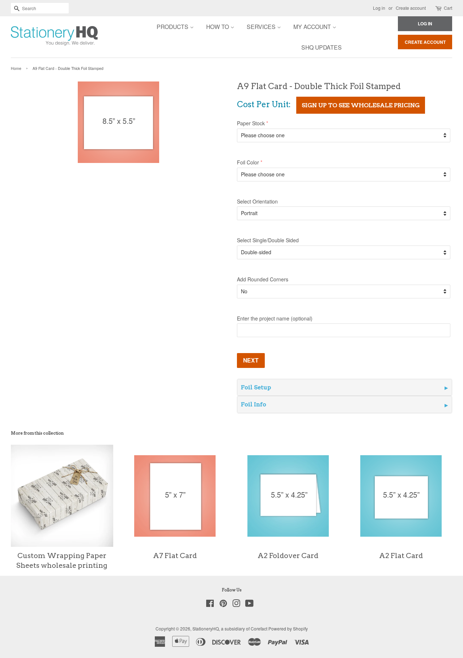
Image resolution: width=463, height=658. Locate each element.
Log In (425, 23)
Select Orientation (257, 201)
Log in (379, 8)
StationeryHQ (205, 628)
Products (173, 26)
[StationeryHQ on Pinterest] (223, 605)
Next (251, 360)
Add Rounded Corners (262, 279)
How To (218, 26)
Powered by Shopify (288, 628)
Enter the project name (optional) (275, 318)
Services (262, 26)
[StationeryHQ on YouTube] (249, 605)
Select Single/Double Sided (268, 240)
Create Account (425, 42)
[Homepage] (34, 37)
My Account (312, 26)
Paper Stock (251, 123)
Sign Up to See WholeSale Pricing (361, 105)
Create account (411, 8)
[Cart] (439, 8)
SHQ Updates (321, 47)
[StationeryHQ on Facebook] (210, 605)
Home (16, 68)
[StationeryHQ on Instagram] (236, 605)
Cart (448, 8)
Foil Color (248, 162)
